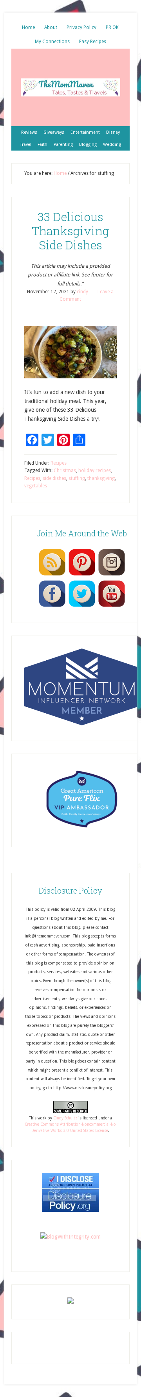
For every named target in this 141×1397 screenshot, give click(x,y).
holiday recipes (94, 470)
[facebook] (52, 606)
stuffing (77, 478)
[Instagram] (112, 575)
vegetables (35, 486)
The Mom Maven (70, 87)
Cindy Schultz (65, 1118)
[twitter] (82, 606)
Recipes (59, 463)
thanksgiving (101, 478)
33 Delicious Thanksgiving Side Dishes (70, 231)
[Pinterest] (82, 575)
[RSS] (52, 575)
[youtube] (112, 606)
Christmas (65, 470)
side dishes (54, 478)
